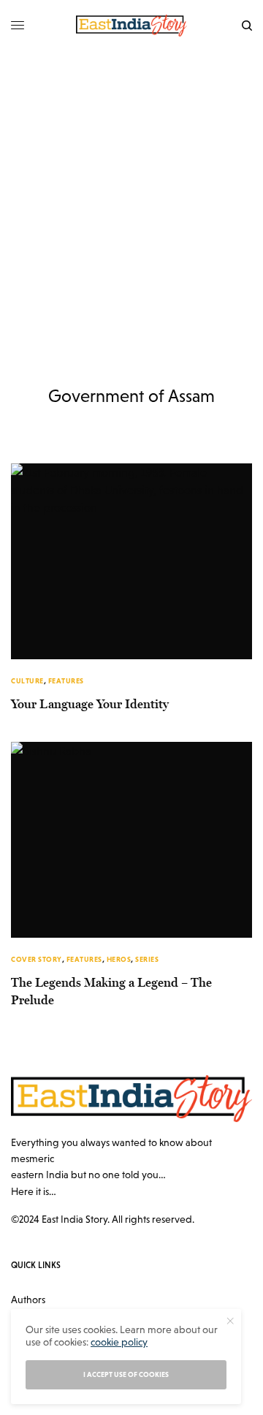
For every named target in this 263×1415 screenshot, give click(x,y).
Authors (28, 1299)
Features (66, 681)
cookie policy (119, 1342)
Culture (27, 681)
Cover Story (36, 959)
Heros (119, 959)
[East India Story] (131, 26)
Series (147, 959)
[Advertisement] (131, 190)
